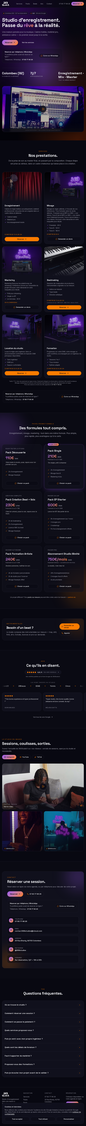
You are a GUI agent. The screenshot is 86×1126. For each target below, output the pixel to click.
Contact (49, 4)
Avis (41, 4)
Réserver (76, 4)
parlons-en (72, 597)
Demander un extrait (69, 626)
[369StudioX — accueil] (5, 4)
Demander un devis (65, 239)
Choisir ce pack (23, 483)
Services (19, 4)
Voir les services (28, 42)
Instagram (10, 757)
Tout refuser (43, 1119)
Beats (35, 4)
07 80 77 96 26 (64, 4)
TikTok (39, 757)
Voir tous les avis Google (41, 717)
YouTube (25, 757)
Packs (28, 4)
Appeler (67, 633)
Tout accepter (17, 1119)
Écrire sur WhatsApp (50, 56)
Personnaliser (69, 1119)
